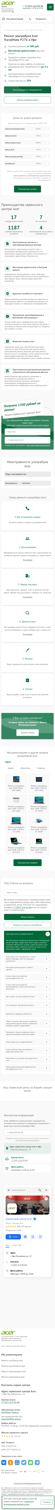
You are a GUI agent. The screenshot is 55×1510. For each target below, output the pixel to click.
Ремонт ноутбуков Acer (12, 1360)
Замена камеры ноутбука (14, 156)
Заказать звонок (27, 732)
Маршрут (15, 1237)
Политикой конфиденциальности (27, 1140)
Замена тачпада (10, 136)
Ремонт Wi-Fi (9, 149)
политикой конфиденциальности (38, 445)
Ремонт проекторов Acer (13, 1377)
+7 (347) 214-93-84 (34, 6)
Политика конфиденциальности (27, 1483)
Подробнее (27, 560)
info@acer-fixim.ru (10, 1412)
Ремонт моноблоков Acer (13, 1366)
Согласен (46, 1502)
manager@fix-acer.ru (11, 1419)
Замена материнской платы (15, 129)
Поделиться (3, 1462)
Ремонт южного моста (13, 143)
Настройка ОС (10, 163)
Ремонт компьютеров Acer (13, 1371)
